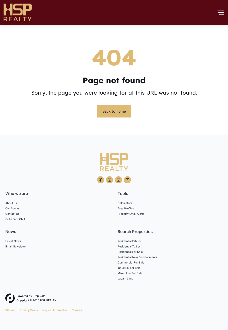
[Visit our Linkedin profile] (109, 179)
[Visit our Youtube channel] (127, 179)
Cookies (77, 310)
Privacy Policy (29, 310)
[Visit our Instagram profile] (118, 179)
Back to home (114, 111)
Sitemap (10, 310)
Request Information (55, 310)
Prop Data (39, 296)
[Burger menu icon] (220, 12)
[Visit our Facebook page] (100, 179)
